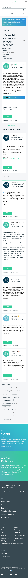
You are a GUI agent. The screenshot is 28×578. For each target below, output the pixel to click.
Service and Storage (8, 412)
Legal (18, 568)
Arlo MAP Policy (5, 553)
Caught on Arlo (5, 538)
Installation (5, 406)
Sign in (19, 13)
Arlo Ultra (6, 30)
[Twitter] (11, 574)
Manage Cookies (16, 570)
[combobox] (14, 10)
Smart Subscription (7, 416)
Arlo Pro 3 (17, 391)
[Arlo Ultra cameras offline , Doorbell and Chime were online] (17, 125)
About (2, 527)
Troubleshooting (7, 419)
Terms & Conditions (12, 568)
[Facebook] (2, 574)
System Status (17, 532)
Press (2, 532)
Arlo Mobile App (7, 391)
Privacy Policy (4, 568)
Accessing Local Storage (9, 387)
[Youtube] (16, 574)
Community (17, 530)
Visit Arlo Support (6, 446)
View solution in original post (11, 158)
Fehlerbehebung (7, 400)
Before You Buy (8, 109)
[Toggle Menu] (26, 2)
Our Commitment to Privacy (8, 543)
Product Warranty (18, 543)
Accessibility (23, 568)
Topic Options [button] (24, 41)
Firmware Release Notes (9, 403)
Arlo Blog (3, 541)
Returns (16, 541)
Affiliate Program (5, 556)
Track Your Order (18, 538)
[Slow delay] (19, 125)
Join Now (13, 13)
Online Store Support (19, 535)
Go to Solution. (13, 97)
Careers (3, 530)
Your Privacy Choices (5, 570)
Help (24, 13)
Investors (3, 535)
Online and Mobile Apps (9, 409)
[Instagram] (6, 574)
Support (16, 527)
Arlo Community (7, 7)
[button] (23, 64)
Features (16, 397)
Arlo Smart (5, 394)
